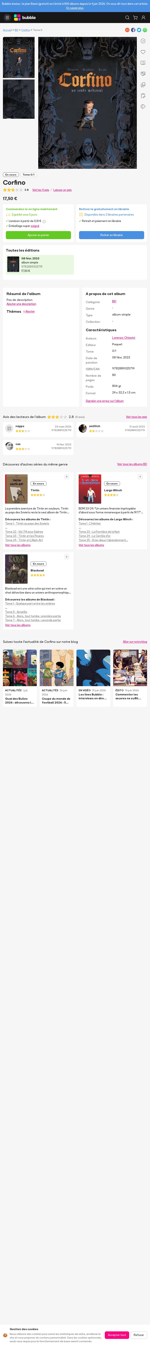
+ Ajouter (29, 311)
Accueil (7, 30)
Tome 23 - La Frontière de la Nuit (99, 531)
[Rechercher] (127, 17)
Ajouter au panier (38, 235)
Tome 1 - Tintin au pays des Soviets (27, 523)
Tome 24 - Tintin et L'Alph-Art (24, 540)
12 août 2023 (137, 426)
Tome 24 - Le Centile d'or (94, 536)
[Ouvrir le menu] (7, 17)
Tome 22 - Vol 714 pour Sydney (24, 531)
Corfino (25, 30)
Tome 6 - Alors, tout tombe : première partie (33, 616)
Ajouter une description (21, 304)
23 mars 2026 (63, 426)
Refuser (139, 1335)
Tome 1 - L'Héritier (90, 523)
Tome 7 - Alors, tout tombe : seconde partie (33, 620)
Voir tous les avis (136, 417)
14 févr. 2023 (64, 444)
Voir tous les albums (18, 545)
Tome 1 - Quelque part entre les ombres (30, 603)
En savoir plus (75, 8)
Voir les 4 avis (40, 190)
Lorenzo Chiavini (123, 337)
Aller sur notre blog (135, 641)
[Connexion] (143, 17)
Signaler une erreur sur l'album (105, 401)
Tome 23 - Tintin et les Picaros (24, 536)
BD (16, 30)
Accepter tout (117, 1335)
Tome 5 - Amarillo (16, 612)
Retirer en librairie (111, 235)
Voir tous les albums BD (132, 464)
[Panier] (135, 17)
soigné (35, 226)
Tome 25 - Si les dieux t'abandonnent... (103, 540)
